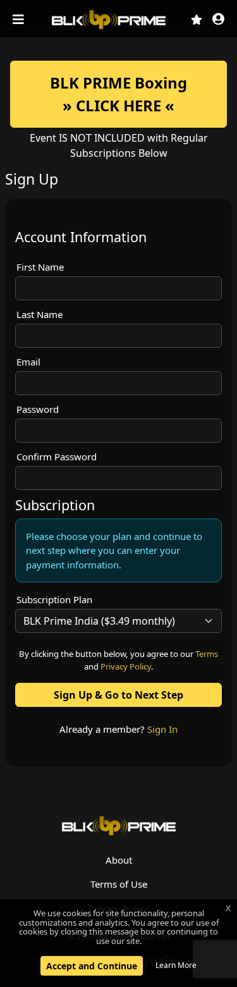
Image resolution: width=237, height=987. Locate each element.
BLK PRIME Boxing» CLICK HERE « (118, 94)
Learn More (176, 965)
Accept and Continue (91, 966)
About (119, 860)
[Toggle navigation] (20, 19)
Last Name (39, 314)
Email (28, 361)
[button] (218, 20)
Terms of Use (118, 884)
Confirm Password (56, 456)
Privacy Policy (125, 666)
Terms (206, 653)
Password (37, 409)
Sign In (162, 729)
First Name (40, 267)
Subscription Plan (54, 599)
